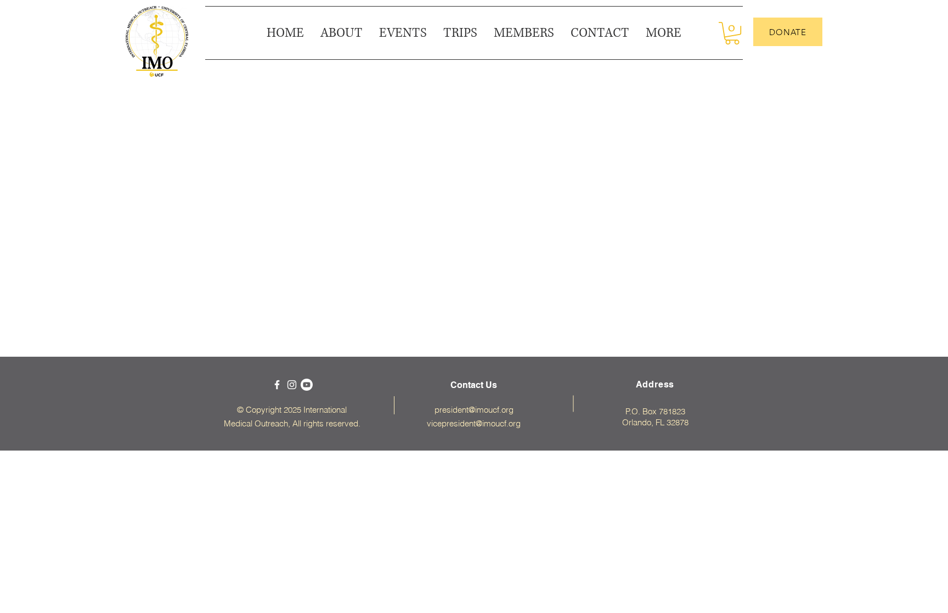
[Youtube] (307, 385)
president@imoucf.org (474, 409)
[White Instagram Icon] (292, 385)
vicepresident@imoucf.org (474, 423)
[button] (663, 33)
